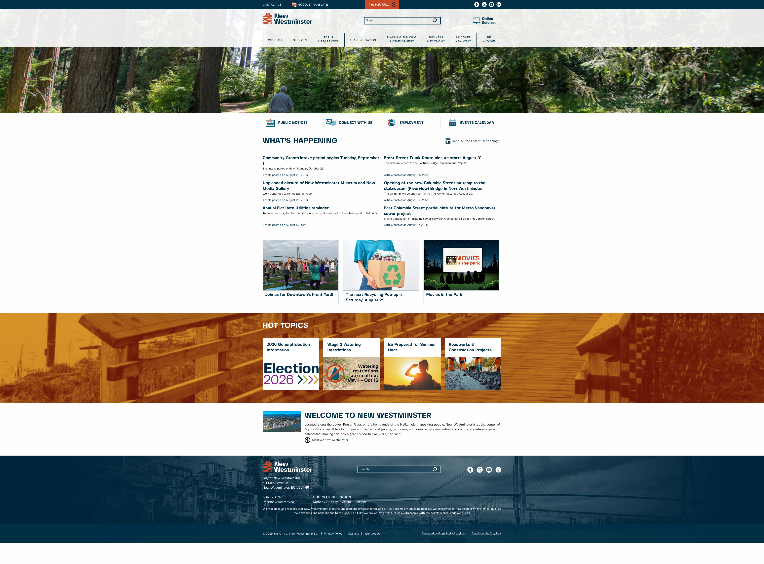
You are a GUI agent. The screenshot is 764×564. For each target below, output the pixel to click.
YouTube (491, 4)
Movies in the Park (444, 295)
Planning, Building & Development (401, 39)
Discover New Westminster (330, 440)
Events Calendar (477, 122)
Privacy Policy (333, 533)
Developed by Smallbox (486, 533)
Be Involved (489, 39)
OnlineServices (489, 21)
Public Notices (293, 122)
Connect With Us (355, 122)
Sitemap (353, 533)
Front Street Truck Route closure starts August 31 (433, 158)
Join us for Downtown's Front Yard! (299, 295)
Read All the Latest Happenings (475, 141)
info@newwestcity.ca (278, 502)
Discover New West (463, 39)
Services (300, 40)
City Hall (275, 40)
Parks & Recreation (328, 39)
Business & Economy (436, 39)
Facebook (476, 4)
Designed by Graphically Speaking (444, 533)
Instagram (498, 4)
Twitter (484, 4)
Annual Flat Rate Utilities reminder (296, 208)
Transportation (363, 40)
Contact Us (272, 4)
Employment (412, 122)
